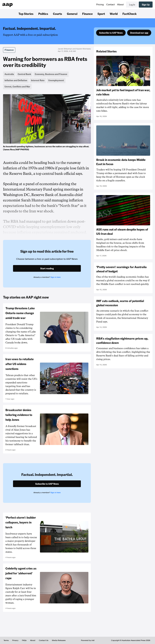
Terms (6, 640)
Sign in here (56, 277)
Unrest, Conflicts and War (17, 86)
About (120, 4)
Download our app (139, 32)
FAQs (24, 640)
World (114, 14)
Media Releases (59, 640)
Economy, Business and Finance (51, 74)
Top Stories (25, 14)
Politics (43, 14)
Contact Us (43, 640)
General (72, 14)
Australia (9, 74)
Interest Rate (38, 80)
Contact (110, 4)
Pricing (100, 4)
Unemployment (56, 80)
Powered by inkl (87, 640)
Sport (101, 14)
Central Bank (24, 74)
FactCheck (129, 14)
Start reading (47, 268)
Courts (57, 14)
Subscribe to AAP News (111, 32)
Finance (87, 14)
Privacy (15, 640)
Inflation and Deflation (16, 80)
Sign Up (146, 4)
